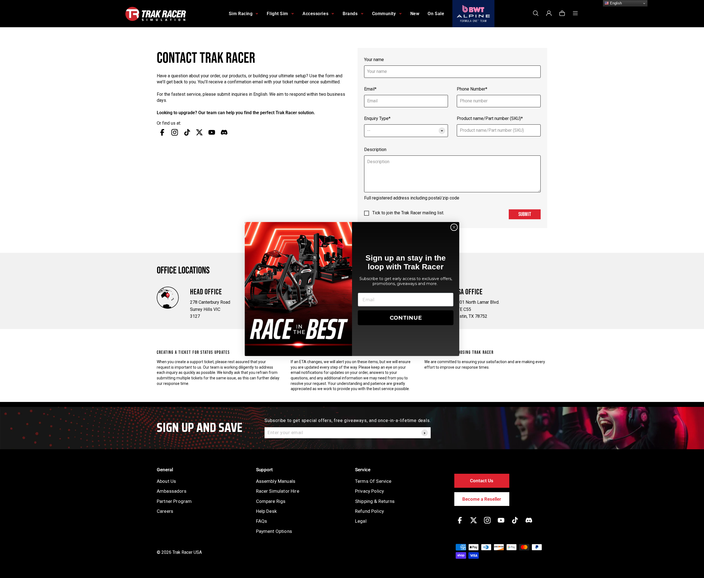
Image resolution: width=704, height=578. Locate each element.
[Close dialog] (454, 227)
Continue (406, 317)
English (615, 3)
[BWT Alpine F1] (473, 13)
